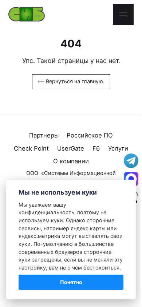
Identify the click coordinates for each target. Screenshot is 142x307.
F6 (96, 148)
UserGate (70, 148)
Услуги (118, 148)
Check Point (31, 148)
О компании (71, 161)
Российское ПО (90, 135)
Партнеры (44, 135)
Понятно (71, 282)
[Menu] (123, 14)
